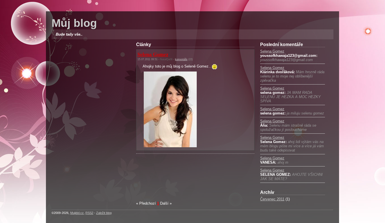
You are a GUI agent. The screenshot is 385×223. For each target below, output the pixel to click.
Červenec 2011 (272, 199)
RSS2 (89, 213)
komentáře (181, 59)
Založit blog (104, 213)
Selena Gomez (272, 51)
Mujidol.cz (77, 213)
